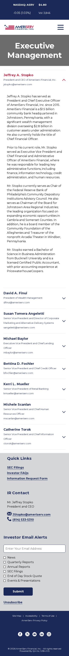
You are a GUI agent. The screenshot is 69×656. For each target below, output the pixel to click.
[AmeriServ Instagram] (49, 635)
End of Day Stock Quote (24, 576)
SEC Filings (21, 468)
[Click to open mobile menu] (60, 27)
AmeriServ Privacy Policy (34, 620)
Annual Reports (18, 566)
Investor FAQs (24, 473)
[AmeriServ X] (27, 635)
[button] (29, 514)
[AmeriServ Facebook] (20, 635)
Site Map (16, 615)
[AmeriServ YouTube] (34, 635)
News (11, 557)
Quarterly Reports (20, 562)
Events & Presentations (23, 580)
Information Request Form (33, 479)
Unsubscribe (13, 602)
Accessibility (31, 615)
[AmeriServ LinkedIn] (41, 635)
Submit (18, 591)
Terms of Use (48, 615)
